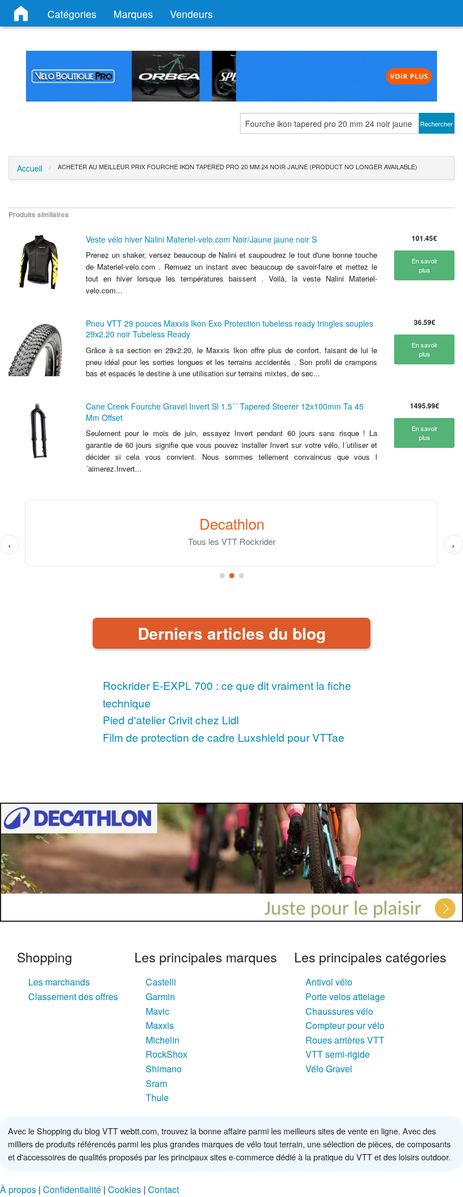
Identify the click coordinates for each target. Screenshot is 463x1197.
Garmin (160, 996)
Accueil (29, 168)
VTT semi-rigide (337, 1054)
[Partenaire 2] (231, 575)
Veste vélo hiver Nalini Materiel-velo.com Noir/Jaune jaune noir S (201, 239)
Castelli (161, 981)
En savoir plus (425, 265)
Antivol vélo (328, 981)
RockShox (166, 1054)
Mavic (157, 1011)
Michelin (163, 1039)
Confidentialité (72, 1189)
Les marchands (59, 981)
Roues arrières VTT (345, 1039)
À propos (18, 1189)
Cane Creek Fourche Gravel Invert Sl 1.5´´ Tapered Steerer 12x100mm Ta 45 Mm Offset (225, 412)
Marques (133, 14)
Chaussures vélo (339, 1011)
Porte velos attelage (345, 996)
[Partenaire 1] (222, 575)
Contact (163, 1189)
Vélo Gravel (328, 1068)
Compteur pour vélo (345, 1025)
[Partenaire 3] (241, 575)
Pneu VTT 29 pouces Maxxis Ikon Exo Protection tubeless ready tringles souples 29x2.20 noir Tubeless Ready (229, 329)
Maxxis (160, 1025)
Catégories (72, 14)
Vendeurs (191, 14)
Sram (156, 1083)
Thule (157, 1097)
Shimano (164, 1068)
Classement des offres (73, 996)
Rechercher (436, 123)
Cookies (124, 1189)
